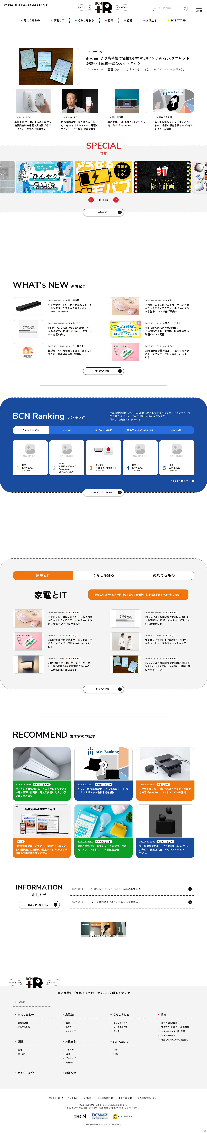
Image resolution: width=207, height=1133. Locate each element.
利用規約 (87, 1098)
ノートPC (67, 430)
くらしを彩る (103, 575)
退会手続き (124, 1098)
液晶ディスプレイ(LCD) (140, 430)
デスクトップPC (31, 430)
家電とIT (43, 575)
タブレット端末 (103, 430)
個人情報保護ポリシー (148, 1098)
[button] (91, 200)
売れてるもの (164, 575)
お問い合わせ (71, 1098)
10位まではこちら (181, 481)
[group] (44, 177)
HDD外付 (176, 430)
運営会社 (52, 1098)
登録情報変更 (103, 1098)
